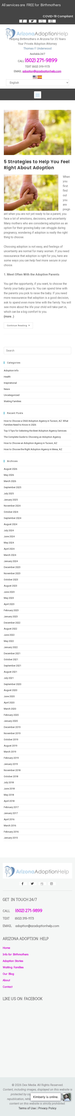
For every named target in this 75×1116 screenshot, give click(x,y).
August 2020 (10, 690)
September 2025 (12, 487)
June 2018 (9, 788)
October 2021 (11, 659)
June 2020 (9, 696)
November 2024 (12, 505)
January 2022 (11, 647)
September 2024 (12, 518)
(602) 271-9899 (41, 60)
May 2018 (9, 794)
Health (7, 376)
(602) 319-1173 (41, 66)
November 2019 (12, 733)
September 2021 (12, 665)
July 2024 (9, 530)
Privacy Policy (47, 1108)
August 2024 (10, 524)
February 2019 (11, 757)
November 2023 (12, 573)
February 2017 (11, 807)
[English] (35, 77)
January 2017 (11, 813)
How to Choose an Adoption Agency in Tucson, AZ (30, 443)
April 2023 (9, 604)
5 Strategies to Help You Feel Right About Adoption (37, 165)
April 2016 (9, 819)
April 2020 (9, 702)
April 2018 (9, 801)
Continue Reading (20, 324)
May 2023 (9, 598)
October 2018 (11, 776)
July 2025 (9, 493)
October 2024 (11, 512)
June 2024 (9, 536)
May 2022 (9, 641)
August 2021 (10, 671)
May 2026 (9, 475)
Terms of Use (27, 1108)
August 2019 (10, 745)
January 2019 (11, 764)
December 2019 (12, 727)
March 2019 (10, 751)
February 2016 (11, 831)
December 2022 (12, 622)
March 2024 (10, 555)
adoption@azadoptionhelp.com (41, 71)
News (7, 389)
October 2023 (11, 579)
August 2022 (10, 628)
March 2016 (10, 825)
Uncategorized (11, 395)
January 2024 (11, 561)
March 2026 (10, 481)
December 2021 (12, 653)
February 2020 (11, 715)
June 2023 (9, 592)
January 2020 (11, 721)
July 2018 (9, 782)
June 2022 (9, 635)
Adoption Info (11, 370)
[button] (37, 94)
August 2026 (10, 469)
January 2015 (11, 837)
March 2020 (10, 708)
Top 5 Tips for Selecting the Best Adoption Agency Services (35, 430)
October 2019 (11, 739)
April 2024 (9, 548)
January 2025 (11, 499)
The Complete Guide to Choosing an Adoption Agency (32, 437)
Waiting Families (12, 401)
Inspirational (10, 383)
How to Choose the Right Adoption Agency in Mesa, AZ (33, 449)
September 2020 (12, 684)
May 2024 (9, 542)
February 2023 (11, 610)
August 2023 (10, 585)
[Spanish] (40, 77)
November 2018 (12, 770)
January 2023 (11, 616)
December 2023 (12, 567)
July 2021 (9, 678)
